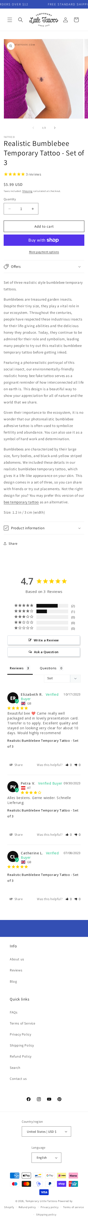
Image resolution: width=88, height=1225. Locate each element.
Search (15, 1067)
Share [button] (13, 543)
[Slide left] (33, 127)
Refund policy (27, 1207)
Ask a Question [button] (46, 652)
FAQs (13, 1012)
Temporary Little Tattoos (41, 1201)
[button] (9, 19)
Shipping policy (46, 1214)
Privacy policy (50, 1207)
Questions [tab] (48, 668)
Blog (13, 981)
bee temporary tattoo (21, 502)
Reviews (16, 970)
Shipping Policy (22, 1045)
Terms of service (73, 1207)
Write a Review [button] (46, 640)
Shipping (27, 191)
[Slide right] (54, 127)
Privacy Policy (20, 1034)
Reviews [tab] (16, 668)
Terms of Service (22, 1023)
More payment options (44, 252)
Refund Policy (21, 1056)
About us (17, 959)
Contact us (18, 1078)
